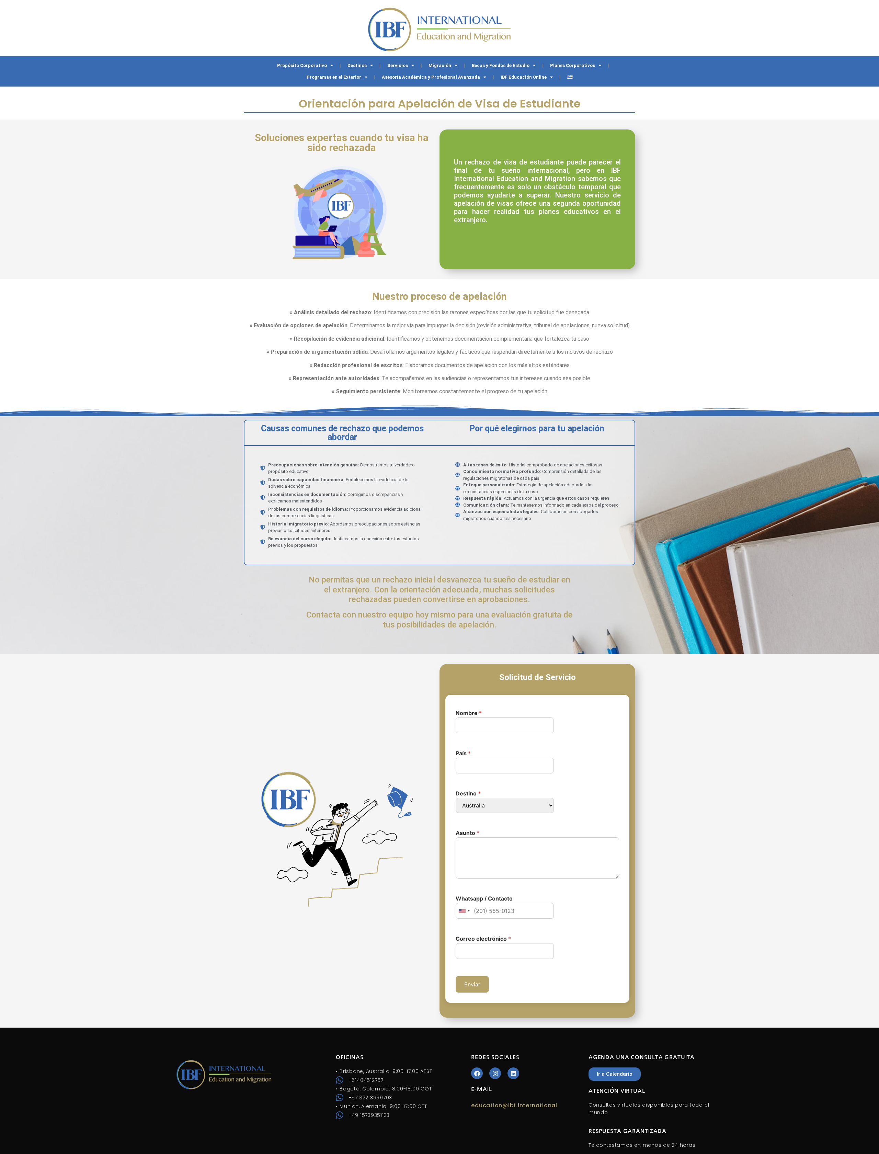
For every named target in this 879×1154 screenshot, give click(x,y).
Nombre (469, 713)
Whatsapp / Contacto (484, 898)
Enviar (472, 984)
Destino (468, 793)
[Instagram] (495, 1073)
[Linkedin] (513, 1073)
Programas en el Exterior (334, 77)
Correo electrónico (483, 938)
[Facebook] (477, 1073)
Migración (440, 65)
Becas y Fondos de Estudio (500, 65)
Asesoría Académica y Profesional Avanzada (431, 77)
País (463, 753)
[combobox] (464, 910)
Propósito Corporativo (302, 65)
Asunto (467, 833)
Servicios (397, 65)
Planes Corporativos (572, 65)
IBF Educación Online (524, 77)
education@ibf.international (514, 1105)
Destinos (357, 65)
